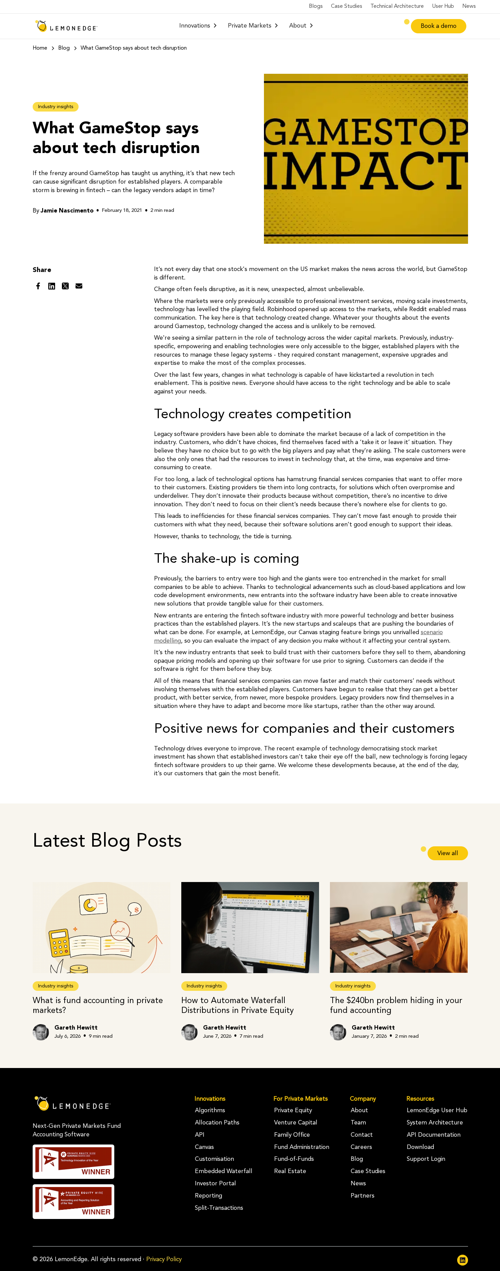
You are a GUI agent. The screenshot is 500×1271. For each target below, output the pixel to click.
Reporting (208, 1196)
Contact (362, 1135)
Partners (362, 1196)
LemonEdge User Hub (437, 1111)
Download (420, 1147)
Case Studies (346, 6)
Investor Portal (215, 1184)
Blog (357, 1159)
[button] (198, 26)
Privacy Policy (164, 1259)
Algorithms (210, 1111)
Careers (361, 1147)
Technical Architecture (397, 6)
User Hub (443, 6)
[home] (66, 26)
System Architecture (435, 1123)
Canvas (204, 1147)
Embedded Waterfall (223, 1171)
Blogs (316, 6)
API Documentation (434, 1135)
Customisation (214, 1159)
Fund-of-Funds (294, 1159)
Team (358, 1123)
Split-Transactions (219, 1208)
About (359, 1111)
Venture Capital (295, 1123)
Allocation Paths (217, 1123)
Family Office (292, 1135)
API (199, 1135)
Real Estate (290, 1171)
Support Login (426, 1159)
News (469, 6)
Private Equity (293, 1111)
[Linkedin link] (462, 1260)
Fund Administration (301, 1147)
